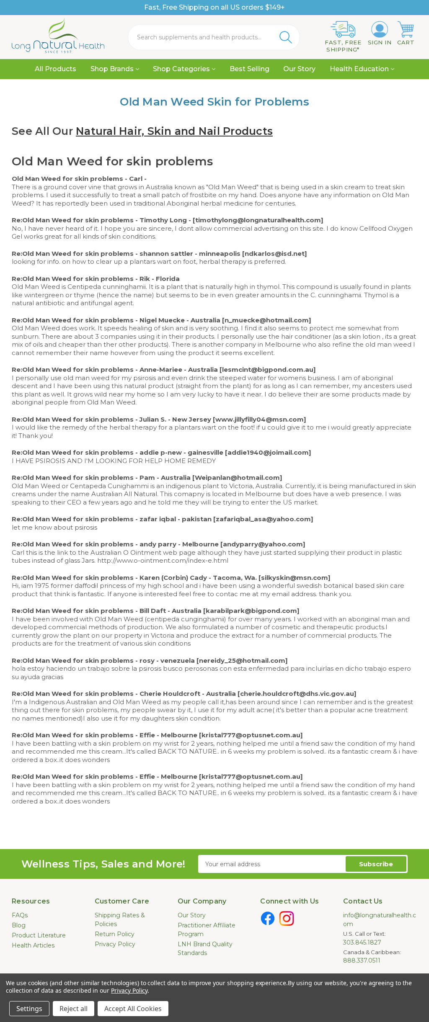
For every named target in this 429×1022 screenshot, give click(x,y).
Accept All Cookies (133, 1008)
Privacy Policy (115, 944)
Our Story (299, 69)
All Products (55, 69)
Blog (19, 925)
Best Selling (249, 69)
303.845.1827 (362, 942)
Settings (29, 1008)
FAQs (20, 915)
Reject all (73, 1008)
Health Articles (33, 945)
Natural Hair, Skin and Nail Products (174, 131)
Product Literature (39, 935)
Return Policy (114, 934)
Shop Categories (181, 69)
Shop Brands (112, 69)
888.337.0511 (361, 960)
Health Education (359, 69)
